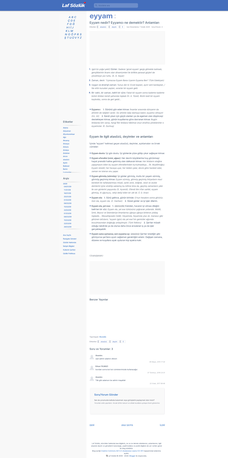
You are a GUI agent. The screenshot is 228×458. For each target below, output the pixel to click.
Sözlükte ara (104, 5)
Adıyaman (67, 131)
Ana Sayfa (67, 235)
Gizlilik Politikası (69, 253)
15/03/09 (67, 220)
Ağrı (64, 137)
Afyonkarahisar (69, 134)
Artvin (65, 156)
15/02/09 (67, 207)
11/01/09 (67, 190)
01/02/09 (67, 200)
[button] (128, 395)
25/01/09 (67, 197)
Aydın (65, 163)
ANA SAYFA (127, 425)
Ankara (66, 147)
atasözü (103, 27)
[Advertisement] (127, 47)
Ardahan (66, 153)
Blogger (132, 456)
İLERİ (162, 425)
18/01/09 (67, 193)
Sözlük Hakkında (69, 242)
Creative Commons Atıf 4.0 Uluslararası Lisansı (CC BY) (122, 451)
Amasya (66, 144)
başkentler (67, 172)
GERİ (92, 425)
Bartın (65, 169)
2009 (65, 184)
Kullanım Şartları (69, 250)
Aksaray (66, 140)
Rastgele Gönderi (69, 239)
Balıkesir (66, 166)
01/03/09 (67, 213)
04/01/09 (67, 186)
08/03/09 (67, 217)
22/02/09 (67, 210)
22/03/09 (67, 223)
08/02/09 (67, 203)
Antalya (66, 150)
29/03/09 (67, 227)
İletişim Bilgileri (68, 246)
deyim (114, 27)
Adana (65, 128)
